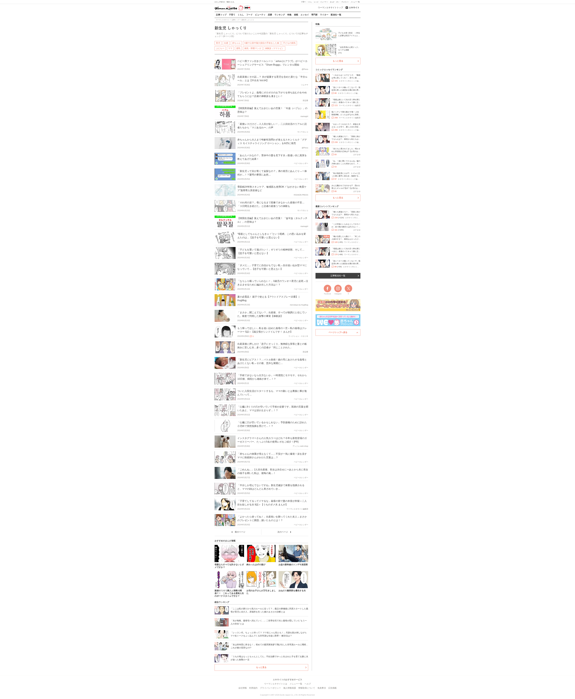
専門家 (314, 14)
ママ (230, 48)
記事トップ (221, 14)
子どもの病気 (289, 43)
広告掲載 (332, 688)
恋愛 (270, 14)
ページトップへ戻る (338, 332)
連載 (296, 14)
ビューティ (324, 2)
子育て (303, 2)
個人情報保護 (289, 688)
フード (249, 14)
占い (337, 2)
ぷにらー (220, 48)
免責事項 (321, 688)
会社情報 (242, 688)
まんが (332, 2)
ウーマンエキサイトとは (275, 684)
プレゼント (345, 2)
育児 (218, 43)
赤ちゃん (236, 43)
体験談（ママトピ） (274, 48)
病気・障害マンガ (252, 48)
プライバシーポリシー (270, 688)
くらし (310, 2)
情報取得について (306, 688)
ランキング (279, 14)
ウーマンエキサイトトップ (330, 7)
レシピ (316, 2)
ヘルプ (308, 684)
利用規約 (253, 688)
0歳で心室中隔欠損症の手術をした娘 (261, 43)
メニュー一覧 (355, 2)
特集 (289, 14)
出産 (226, 43)
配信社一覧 (336, 14)
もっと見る (261, 667)
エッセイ (305, 14)
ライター (324, 14)
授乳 (238, 48)
